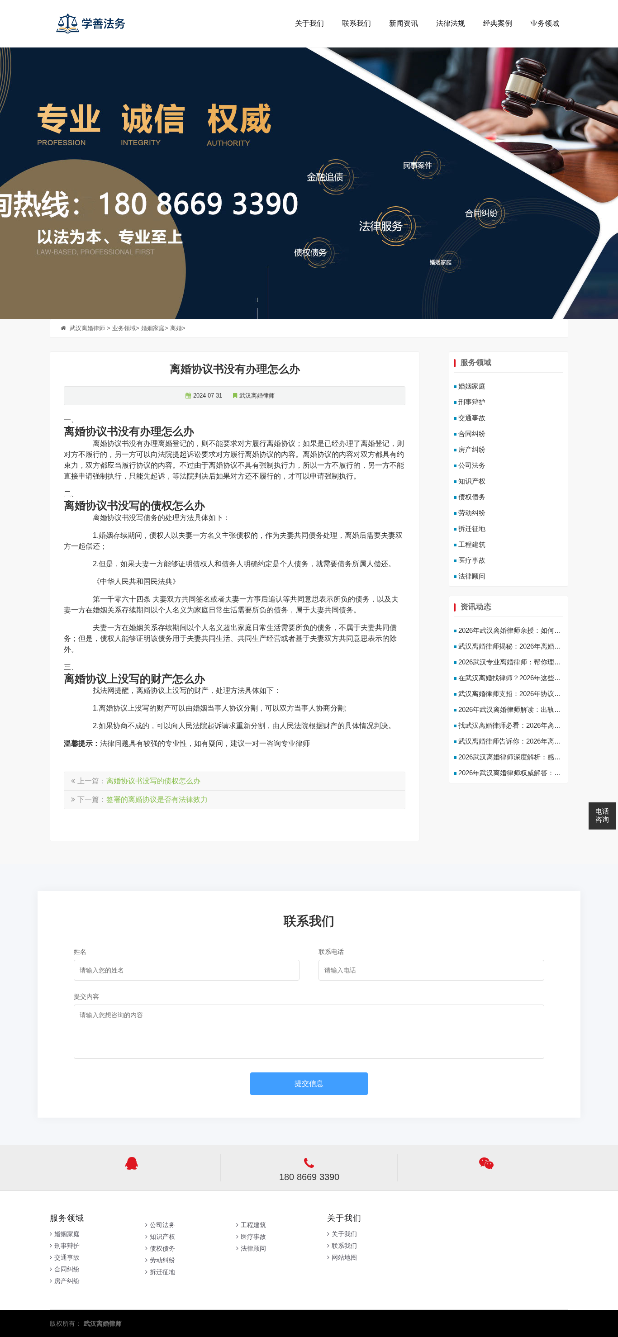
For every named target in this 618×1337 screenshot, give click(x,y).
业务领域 (544, 23)
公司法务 (471, 465)
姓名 (80, 951)
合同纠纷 (471, 433)
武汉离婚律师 (109, 23)
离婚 (176, 328)
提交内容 (86, 996)
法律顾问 (471, 576)
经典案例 (497, 23)
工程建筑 (471, 544)
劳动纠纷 (471, 513)
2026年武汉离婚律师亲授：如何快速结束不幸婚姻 (533, 630)
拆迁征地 (471, 528)
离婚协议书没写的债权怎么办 (153, 781)
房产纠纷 (471, 449)
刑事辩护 (471, 402)
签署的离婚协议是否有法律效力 (157, 799)
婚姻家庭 (153, 328)
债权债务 (471, 497)
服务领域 (476, 362)
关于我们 (309, 23)
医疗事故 (471, 560)
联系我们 (356, 23)
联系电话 (331, 951)
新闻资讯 (403, 23)
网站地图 (344, 1257)
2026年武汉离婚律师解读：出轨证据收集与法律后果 (536, 709)
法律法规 (450, 23)
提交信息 (309, 1083)
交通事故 (471, 418)
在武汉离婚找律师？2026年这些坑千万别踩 (523, 678)
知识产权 (471, 481)
